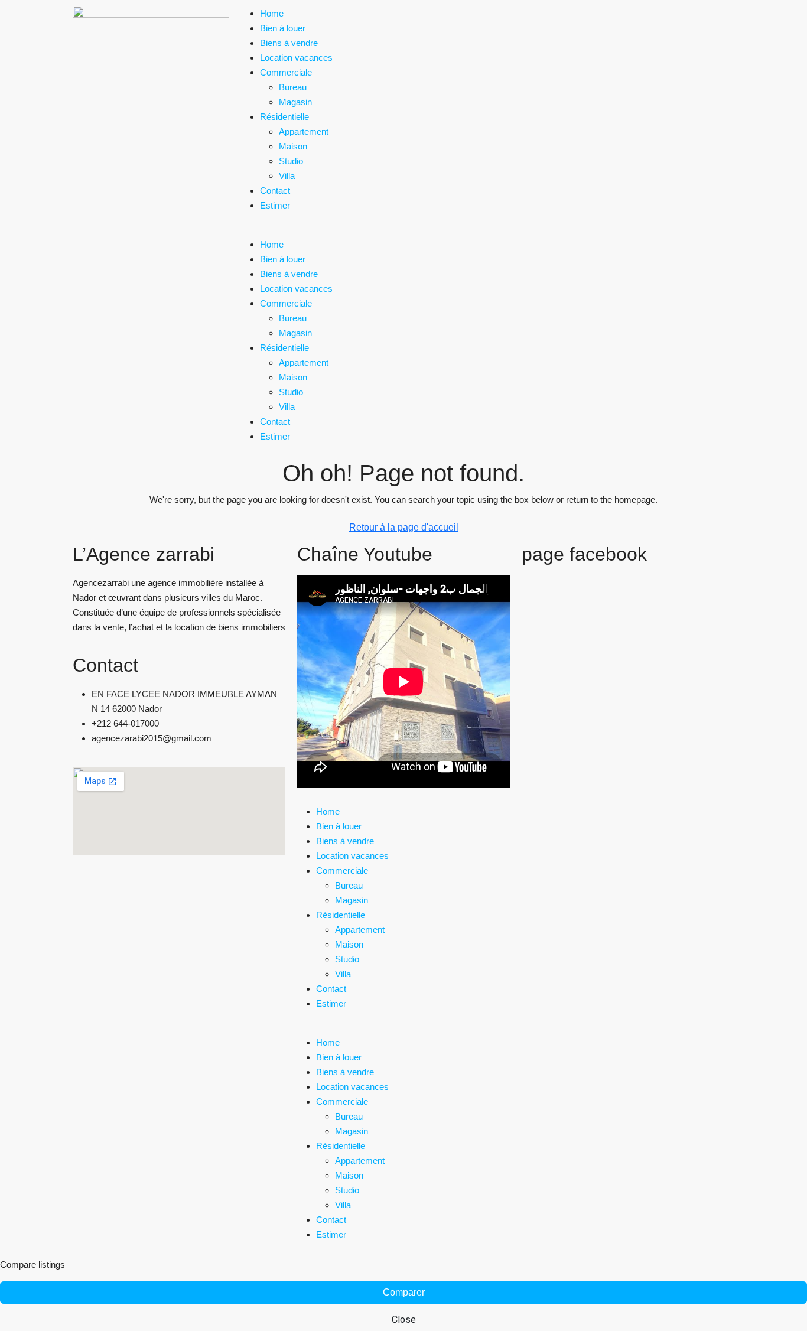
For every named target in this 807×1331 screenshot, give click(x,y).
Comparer (404, 1292)
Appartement (303, 131)
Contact (275, 191)
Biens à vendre (289, 43)
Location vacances (296, 58)
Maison (293, 146)
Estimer (275, 205)
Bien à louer (282, 28)
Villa (287, 176)
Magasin (295, 102)
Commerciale (286, 72)
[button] (403, 229)
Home (272, 13)
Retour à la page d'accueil (403, 527)
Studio (291, 161)
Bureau (293, 87)
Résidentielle (284, 117)
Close (404, 1319)
